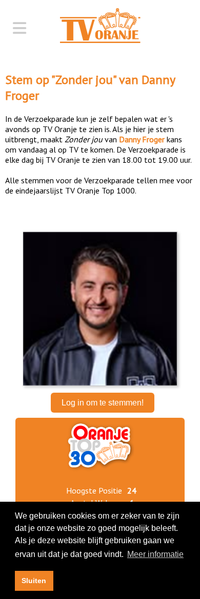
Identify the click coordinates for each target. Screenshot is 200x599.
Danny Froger (142, 139)
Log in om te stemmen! (103, 402)
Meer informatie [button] (155, 554)
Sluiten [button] (34, 580)
